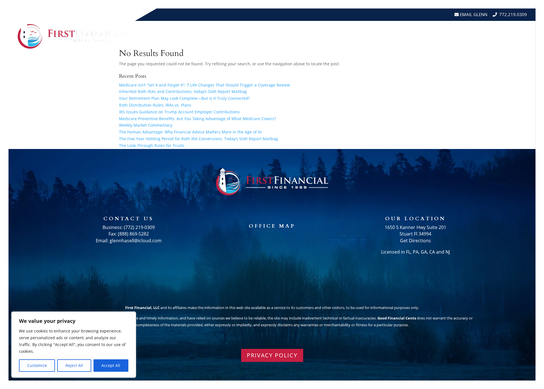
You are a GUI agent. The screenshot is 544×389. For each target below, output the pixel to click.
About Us (346, 35)
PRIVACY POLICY (272, 355)
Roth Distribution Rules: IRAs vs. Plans (155, 105)
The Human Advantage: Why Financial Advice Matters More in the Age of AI (190, 132)
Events (459, 35)
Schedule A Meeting (501, 35)
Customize (37, 365)
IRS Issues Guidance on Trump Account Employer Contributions (179, 111)
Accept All (110, 365)
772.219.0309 (513, 14)
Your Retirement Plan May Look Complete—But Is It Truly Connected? (184, 98)
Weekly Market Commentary (145, 125)
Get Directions (415, 240)
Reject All (74, 365)
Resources (384, 35)
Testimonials (426, 35)
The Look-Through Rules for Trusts (151, 145)
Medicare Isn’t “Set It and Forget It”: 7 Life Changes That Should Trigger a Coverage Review (204, 85)
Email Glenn (473, 14)
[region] (73, 345)
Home (320, 35)
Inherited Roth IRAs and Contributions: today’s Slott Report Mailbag (183, 91)
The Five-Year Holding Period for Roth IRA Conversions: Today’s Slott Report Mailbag (198, 138)
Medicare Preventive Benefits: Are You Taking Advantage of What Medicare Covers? (197, 118)
